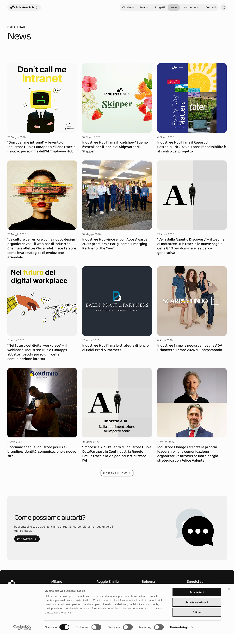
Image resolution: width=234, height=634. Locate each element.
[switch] (96, 627)
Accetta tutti (196, 592)
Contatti (211, 7)
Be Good (144, 7)
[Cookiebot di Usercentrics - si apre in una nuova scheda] (22, 627)
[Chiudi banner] (228, 589)
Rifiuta (197, 612)
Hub (10, 26)
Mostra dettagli (179, 627)
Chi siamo (128, 7)
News (173, 7)
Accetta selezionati (196, 602)
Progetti (160, 7)
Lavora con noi (191, 7)
